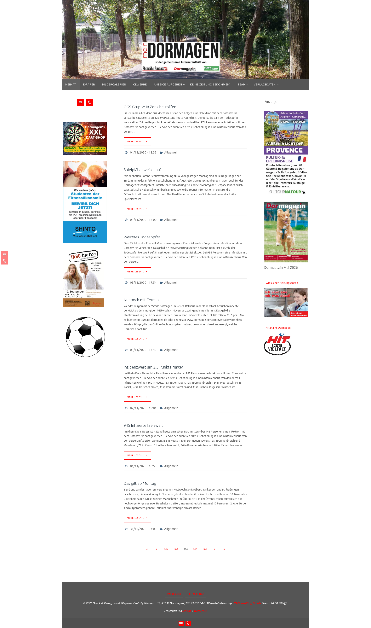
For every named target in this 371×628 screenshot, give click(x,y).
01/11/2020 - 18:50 (143, 466)
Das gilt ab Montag (140, 483)
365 (195, 549)
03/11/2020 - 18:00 (143, 220)
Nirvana (186, 611)
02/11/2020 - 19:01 (143, 408)
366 (205, 549)
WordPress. (200, 611)
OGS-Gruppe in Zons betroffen (150, 107)
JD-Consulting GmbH (247, 603)
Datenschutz (195, 594)
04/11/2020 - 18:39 (143, 152)
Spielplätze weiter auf (142, 169)
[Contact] (4, 254)
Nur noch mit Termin (141, 300)
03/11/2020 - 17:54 (143, 283)
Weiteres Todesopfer (142, 237)
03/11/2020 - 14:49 (143, 350)
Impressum (174, 594)
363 (176, 549)
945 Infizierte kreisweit (143, 425)
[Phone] (4, 261)
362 (166, 549)
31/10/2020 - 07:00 (143, 529)
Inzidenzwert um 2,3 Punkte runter (153, 367)
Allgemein (171, 152)
